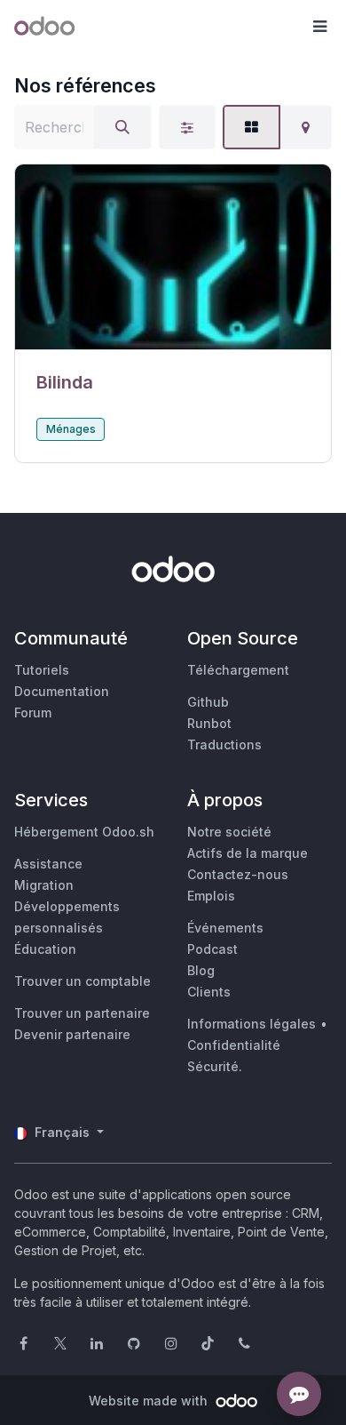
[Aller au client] (173, 257)
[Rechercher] (122, 127)
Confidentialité (233, 1045)
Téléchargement (238, 669)
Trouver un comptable (82, 981)
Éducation (45, 949)
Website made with (150, 1400)
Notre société (229, 831)
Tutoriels (41, 669)
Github (208, 701)
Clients (209, 991)
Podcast (212, 949)
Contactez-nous (237, 874)
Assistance (48, 863)
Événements (225, 927)
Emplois (211, 895)
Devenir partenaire (72, 1034)
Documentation (61, 691)
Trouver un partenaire (82, 1013)
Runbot (209, 723)
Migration (44, 885)
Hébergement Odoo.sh (84, 831)
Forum (32, 712)
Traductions (224, 744)
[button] (319, 26)
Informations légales (251, 1023)
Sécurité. (214, 1066)
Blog (201, 970)
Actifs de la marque (247, 853)
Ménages (71, 429)
